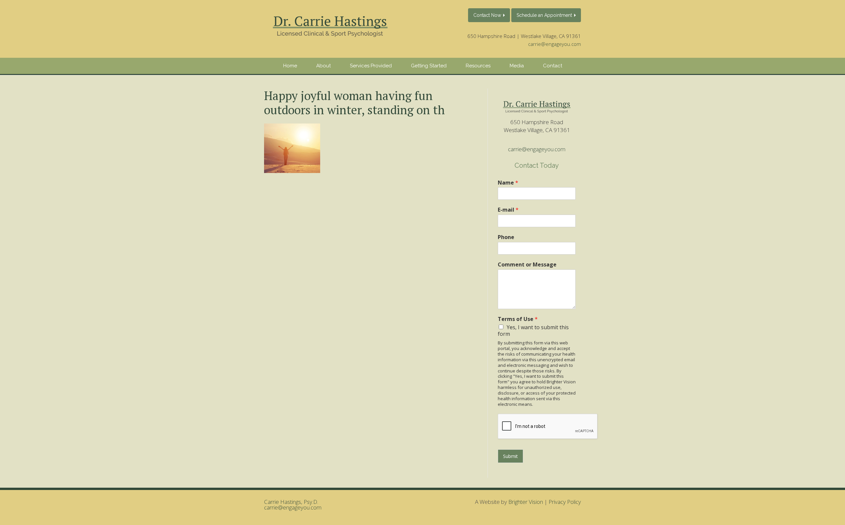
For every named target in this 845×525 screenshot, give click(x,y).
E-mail (508, 209)
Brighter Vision (525, 502)
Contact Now (487, 15)
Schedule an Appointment (544, 15)
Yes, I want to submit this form (533, 331)
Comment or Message (527, 264)
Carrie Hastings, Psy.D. (291, 502)
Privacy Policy (565, 502)
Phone (506, 237)
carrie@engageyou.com (554, 44)
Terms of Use (518, 319)
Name (508, 182)
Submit (510, 456)
